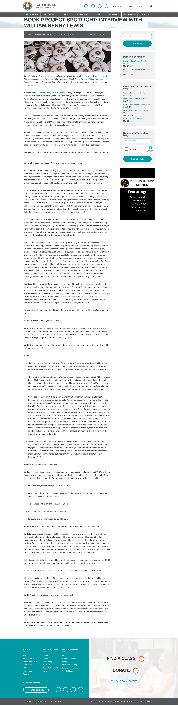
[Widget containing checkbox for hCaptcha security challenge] (138, 149)
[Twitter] (93, 6)
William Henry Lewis (47, 93)
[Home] (39, 6)
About (26, 649)
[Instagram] (100, 6)
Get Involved (50, 649)
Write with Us (70, 649)
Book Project (101, 76)
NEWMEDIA (148, 701)
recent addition (50, 76)
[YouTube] (106, 6)
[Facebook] (86, 6)
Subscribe (37, 690)
